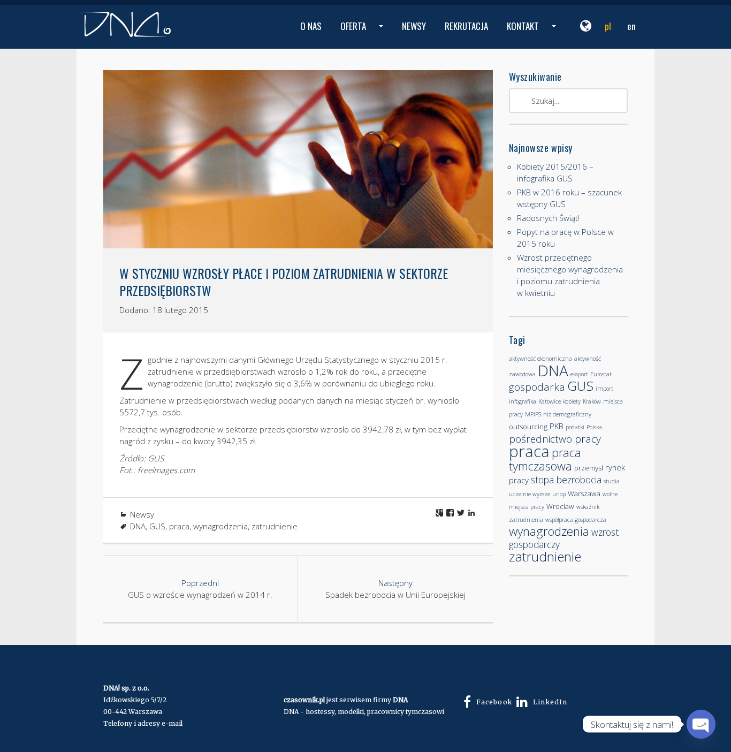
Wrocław (560, 506)
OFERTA (363, 34)
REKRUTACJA (466, 26)
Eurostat (601, 374)
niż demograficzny (567, 414)
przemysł (588, 468)
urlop (559, 494)
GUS (157, 526)
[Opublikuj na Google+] (439, 512)
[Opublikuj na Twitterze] (460, 512)
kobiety (572, 401)
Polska (594, 427)
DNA (138, 526)
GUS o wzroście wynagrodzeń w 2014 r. (200, 589)
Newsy (142, 514)
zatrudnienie (275, 526)
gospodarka (537, 387)
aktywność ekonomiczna (540, 358)
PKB (557, 426)
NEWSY (414, 26)
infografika (522, 401)
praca (179, 526)
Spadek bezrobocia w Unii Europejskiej (395, 589)
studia (612, 481)
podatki (575, 427)
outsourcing (528, 426)
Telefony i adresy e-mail (142, 723)
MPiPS (533, 414)
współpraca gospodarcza (575, 519)
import (604, 388)
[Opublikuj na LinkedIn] (471, 512)
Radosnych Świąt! (548, 217)
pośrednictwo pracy (555, 439)
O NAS (311, 26)
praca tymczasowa (545, 459)
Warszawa (584, 493)
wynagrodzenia (220, 526)
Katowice (549, 401)
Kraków (592, 401)
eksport (579, 374)
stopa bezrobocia (566, 479)
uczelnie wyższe (529, 494)
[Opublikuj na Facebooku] (450, 512)
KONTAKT (533, 34)
